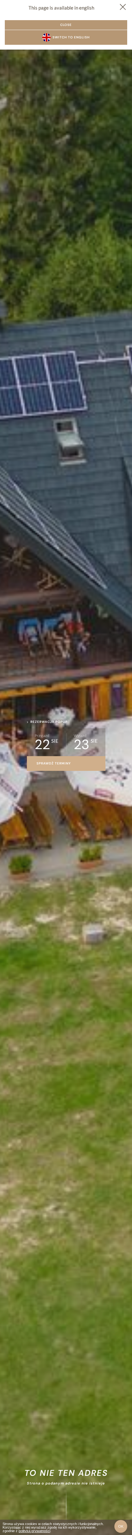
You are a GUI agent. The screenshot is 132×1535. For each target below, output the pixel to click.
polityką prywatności (34, 1531)
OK (120, 1526)
